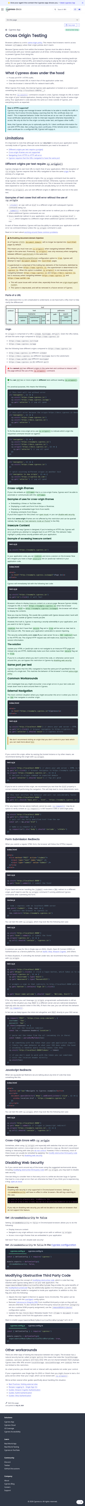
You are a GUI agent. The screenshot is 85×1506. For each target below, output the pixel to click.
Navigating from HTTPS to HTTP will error (25, 155)
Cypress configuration (63, 1244)
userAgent (29, 1299)
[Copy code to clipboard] (75, 392)
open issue (43, 514)
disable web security (66, 514)
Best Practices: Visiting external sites (23, 1384)
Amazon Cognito (59, 951)
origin (66, 171)
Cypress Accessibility (12, 1432)
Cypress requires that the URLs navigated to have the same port (34, 158)
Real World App (10, 1443)
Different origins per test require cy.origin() (26, 149)
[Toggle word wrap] (71, 412)
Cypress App (9, 1422)
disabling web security (62, 660)
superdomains (28, 254)
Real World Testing (11, 1447)
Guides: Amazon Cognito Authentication (24, 1390)
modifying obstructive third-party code (28, 1170)
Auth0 (45, 951)
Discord (7, 1462)
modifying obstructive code (43, 1280)
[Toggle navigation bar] (2, 9)
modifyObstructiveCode (17, 1288)
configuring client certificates (40, 127)
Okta (50, 951)
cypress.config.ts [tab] (35, 1251)
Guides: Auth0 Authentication (20, 1393)
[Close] (83, 3)
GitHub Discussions (12, 1469)
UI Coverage (9, 1428)
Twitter (7, 1465)
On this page (12, 20)
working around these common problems (41, 232)
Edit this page (13, 1403)
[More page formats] (78, 25)
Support (7, 1490)
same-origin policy (35, 42)
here (32, 742)
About (6, 1480)
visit (21, 368)
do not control (40, 1150)
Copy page (71, 25)
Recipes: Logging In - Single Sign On (23, 1387)
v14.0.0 (21, 242)
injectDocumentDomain (28, 258)
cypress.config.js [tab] (17, 1251)
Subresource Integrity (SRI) (27, 1302)
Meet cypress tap (67, 3)
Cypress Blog (9, 1484)
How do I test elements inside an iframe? (34, 521)
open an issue (16, 1181)
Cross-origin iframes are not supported (24, 152)
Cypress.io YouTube (12, 1450)
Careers (7, 1487)
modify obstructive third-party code (63, 1153)
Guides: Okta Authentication (20, 1396)
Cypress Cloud (10, 1425)
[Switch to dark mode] (79, 1502)
